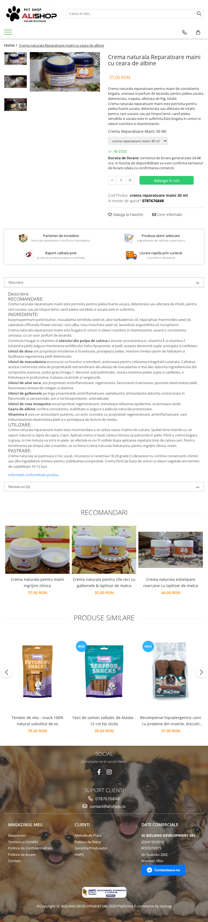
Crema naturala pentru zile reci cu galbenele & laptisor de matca (104, 582)
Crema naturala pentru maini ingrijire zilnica (37, 582)
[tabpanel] (65, 71)
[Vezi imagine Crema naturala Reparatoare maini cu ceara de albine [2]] (15, 104)
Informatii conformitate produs (33, 474)
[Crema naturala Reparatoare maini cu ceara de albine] (65, 71)
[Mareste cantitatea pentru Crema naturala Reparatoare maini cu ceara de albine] (130, 180)
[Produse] (9, 34)
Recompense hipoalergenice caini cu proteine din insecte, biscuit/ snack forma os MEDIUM (170, 721)
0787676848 (107, 798)
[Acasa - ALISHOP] (31, 13)
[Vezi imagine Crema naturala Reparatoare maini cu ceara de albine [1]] (15, 81)
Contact (14, 860)
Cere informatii (169, 214)
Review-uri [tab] (19, 486)
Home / (11, 45)
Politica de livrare (21, 854)
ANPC (79, 854)
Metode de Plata (88, 835)
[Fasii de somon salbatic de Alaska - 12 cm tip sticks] (104, 671)
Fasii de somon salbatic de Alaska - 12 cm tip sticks (104, 720)
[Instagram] (109, 772)
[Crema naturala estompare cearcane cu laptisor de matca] (170, 550)
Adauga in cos (167, 180)
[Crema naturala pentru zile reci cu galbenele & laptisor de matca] (104, 550)
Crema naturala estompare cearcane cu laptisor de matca (170, 582)
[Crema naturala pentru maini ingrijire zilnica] (37, 550)
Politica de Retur (88, 841)
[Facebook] (99, 772)
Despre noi (16, 835)
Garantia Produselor (91, 848)
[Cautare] (199, 13)
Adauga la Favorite (127, 214)
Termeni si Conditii (23, 841)
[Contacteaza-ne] (184, 32)
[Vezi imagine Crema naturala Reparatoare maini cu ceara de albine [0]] (15, 58)
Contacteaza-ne (167, 870)
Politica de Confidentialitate (30, 848)
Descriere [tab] (15, 282)
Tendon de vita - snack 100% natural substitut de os (37, 720)
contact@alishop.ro (107, 806)
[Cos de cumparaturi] (198, 32)
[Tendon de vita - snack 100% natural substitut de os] (37, 671)
